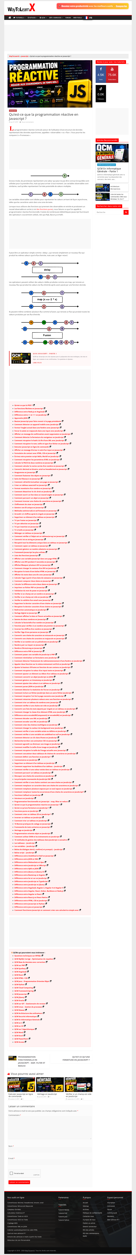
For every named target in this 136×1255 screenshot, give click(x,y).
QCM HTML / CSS (20, 978)
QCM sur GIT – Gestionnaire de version (29, 1004)
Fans (101, 76)
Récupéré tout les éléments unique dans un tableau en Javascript (40, 543)
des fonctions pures (45, 209)
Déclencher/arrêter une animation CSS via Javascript (35, 741)
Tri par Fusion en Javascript (25, 520)
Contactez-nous (88, 1216)
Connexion (111, 1206)
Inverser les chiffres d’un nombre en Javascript (33, 629)
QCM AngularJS (20, 972)
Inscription (111, 1203)
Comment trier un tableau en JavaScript (30, 821)
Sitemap (86, 1206)
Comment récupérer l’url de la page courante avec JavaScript (39, 696)
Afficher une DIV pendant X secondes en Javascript (34, 562)
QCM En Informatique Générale (27, 1020)
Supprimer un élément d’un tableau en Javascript (34, 517)
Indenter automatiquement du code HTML (22, 1230)
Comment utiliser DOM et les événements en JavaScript (36, 837)
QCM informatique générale (106, 165)
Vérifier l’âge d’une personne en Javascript (31, 632)
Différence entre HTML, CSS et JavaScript (30, 900)
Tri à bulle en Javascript (24, 530)
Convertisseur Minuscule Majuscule (20, 1206)
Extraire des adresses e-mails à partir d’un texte (24, 1237)
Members (110, 1216)
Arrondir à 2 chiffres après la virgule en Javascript (34, 514)
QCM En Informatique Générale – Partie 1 (109, 170)
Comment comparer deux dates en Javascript (32, 581)
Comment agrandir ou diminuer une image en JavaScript (37, 744)
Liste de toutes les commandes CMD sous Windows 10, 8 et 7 (118, 196)
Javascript (24, 56)
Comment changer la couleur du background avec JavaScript (38, 728)
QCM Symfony (20, 968)
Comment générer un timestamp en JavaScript (33, 680)
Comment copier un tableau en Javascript (31, 546)
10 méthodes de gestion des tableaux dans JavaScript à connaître (40, 840)
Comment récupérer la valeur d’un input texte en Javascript (38, 670)
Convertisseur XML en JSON (17, 1226)
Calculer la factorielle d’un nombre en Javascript (34, 622)
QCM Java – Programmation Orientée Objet (31, 981)
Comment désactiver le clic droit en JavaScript (33, 491)
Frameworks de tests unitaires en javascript (32, 827)
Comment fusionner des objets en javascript (32, 475)
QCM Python (19, 984)
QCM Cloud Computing (23, 988)
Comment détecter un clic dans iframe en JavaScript (35, 738)
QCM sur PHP (19, 965)
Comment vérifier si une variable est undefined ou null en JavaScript (42, 734)
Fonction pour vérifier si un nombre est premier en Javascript (39, 626)
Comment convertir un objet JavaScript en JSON (33, 677)
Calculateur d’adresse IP (16, 1213)
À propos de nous (89, 1220)
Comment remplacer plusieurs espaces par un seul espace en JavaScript (43, 789)
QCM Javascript (20, 994)
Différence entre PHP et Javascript (28, 651)
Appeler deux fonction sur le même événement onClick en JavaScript (42, 664)
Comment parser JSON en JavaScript (28, 686)
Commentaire (14, 1115)
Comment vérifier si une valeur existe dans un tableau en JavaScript (41, 769)
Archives (86, 1209)
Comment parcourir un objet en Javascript (31, 498)
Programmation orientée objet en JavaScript (32, 833)
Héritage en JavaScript (23, 830)
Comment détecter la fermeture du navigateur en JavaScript (38, 437)
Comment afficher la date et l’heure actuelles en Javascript (38, 616)
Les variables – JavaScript (24, 846)
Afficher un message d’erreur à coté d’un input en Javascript (38, 450)
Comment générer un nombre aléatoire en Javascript (35, 549)
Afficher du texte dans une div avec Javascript (33, 575)
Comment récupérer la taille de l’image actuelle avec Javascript (40, 750)
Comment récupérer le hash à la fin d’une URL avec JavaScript (39, 440)
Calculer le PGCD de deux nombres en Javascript (33, 463)
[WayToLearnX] (9, 17)
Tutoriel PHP (62, 1213)
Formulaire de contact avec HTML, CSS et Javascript (35, 453)
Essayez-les (121, 6)
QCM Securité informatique (25, 1016)
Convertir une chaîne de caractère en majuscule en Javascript (39, 638)
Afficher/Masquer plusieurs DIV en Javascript (32, 565)
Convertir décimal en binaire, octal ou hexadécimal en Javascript (40, 469)
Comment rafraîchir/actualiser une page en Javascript (36, 482)
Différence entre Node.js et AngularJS (29, 412)
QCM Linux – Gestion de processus (28, 1007)
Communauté (112, 1213)
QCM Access (19, 1042)
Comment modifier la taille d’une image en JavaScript (36, 747)
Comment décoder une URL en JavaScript (30, 718)
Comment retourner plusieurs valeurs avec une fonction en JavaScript (42, 699)
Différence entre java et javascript (28, 907)
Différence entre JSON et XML (26, 859)
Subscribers (112, 76)
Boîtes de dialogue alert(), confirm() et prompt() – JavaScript (38, 849)
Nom (11, 1146)
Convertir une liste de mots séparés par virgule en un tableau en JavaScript (44, 709)
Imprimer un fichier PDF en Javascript (29, 587)
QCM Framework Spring (23, 991)
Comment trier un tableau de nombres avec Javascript (36, 702)
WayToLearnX (14, 56)
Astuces (32, 18)
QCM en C (18, 1023)
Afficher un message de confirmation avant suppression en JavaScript (42, 434)
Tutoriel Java (62, 1217)
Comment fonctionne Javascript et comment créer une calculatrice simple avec (46, 910)
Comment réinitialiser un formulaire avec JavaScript (35, 658)
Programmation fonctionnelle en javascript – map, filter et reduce (41, 801)
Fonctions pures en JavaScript (26, 811)
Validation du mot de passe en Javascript (30, 591)
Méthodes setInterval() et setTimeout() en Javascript (35, 511)
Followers (101, 96)
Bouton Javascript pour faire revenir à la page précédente (37, 421)
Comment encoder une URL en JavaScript (30, 722)
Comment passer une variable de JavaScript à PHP (34, 654)
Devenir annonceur (90, 1226)
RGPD (85, 1236)
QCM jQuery (19, 997)
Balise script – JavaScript (24, 853)
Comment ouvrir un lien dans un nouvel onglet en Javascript (38, 495)
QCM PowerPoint (21, 1039)
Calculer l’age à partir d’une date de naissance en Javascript (38, 578)
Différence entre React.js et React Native (30, 897)
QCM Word (18, 1032)
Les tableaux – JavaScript (24, 843)
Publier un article (89, 1223)
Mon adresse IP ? (113, 1220)
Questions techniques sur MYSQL (27, 956)
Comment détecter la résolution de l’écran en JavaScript (37, 690)
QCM (43, 18)
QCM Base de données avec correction (29, 962)
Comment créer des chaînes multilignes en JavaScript (35, 725)
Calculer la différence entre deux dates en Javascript (35, 584)
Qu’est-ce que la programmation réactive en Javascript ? (37, 805)
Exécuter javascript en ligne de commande (31, 447)
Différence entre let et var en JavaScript (30, 878)
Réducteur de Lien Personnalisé (18, 1240)
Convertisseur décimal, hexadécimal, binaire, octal (25, 1203)
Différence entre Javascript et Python (29, 904)
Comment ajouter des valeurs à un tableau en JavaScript (37, 683)
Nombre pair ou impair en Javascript (29, 645)
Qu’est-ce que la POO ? (23, 405)
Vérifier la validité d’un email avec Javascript (32, 600)
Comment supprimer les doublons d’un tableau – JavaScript (38, 766)
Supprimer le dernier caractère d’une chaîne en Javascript (37, 603)
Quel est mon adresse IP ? (16, 1233)
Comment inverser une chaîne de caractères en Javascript (37, 501)
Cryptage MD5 (12, 1223)
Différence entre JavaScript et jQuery (29, 884)
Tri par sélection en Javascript (26, 523)
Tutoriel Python (63, 1220)
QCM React (18, 975)
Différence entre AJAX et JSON (26, 869)
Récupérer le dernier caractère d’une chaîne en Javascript (37, 607)
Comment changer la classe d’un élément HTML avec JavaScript (39, 712)
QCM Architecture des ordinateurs (28, 1013)
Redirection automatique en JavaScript (30, 610)
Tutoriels (20, 18)
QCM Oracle (19, 1000)
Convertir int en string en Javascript (28, 539)
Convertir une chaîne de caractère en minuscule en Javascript (39, 635)
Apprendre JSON (21, 418)
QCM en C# (18, 1026)
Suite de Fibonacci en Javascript (27, 479)
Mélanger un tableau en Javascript (28, 533)
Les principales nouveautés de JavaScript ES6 (32, 779)
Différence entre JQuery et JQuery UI (29, 872)
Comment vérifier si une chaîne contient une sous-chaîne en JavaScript (43, 782)
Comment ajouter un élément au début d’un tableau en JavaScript (41, 674)
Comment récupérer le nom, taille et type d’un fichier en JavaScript (41, 444)
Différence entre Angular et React (28, 894)
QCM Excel (18, 1036)
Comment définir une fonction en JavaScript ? (32, 757)
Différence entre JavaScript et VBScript (30, 865)
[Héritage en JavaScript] (50, 1078)
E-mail (11, 1158)
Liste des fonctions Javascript (26, 555)
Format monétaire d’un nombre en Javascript (32, 488)
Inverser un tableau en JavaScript (27, 817)
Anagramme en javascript (24, 472)
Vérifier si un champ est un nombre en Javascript (34, 594)
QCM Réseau (19, 1010)
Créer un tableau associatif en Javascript (30, 485)
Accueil (85, 1203)
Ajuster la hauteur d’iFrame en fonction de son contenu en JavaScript (42, 667)
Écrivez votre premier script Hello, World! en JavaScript (36, 456)
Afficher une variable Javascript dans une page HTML (35, 559)
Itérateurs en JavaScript (24, 798)
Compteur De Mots (14, 1209)
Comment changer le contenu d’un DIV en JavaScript (35, 568)
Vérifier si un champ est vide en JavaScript (31, 597)
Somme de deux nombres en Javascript (30, 619)
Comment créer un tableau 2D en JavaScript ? (32, 814)
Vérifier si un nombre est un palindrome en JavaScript (36, 642)
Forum (68, 18)
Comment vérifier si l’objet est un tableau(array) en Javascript (39, 536)
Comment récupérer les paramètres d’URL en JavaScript (36, 460)
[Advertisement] (68, 38)
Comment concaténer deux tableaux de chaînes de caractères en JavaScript (45, 753)
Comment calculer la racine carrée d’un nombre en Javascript (39, 466)
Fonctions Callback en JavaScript (27, 795)
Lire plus (37, 363)
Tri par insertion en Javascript (26, 527)
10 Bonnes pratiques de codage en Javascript (32, 824)
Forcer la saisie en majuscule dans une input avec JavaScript (38, 431)
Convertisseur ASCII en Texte (17, 1220)
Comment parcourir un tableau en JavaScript (32, 773)
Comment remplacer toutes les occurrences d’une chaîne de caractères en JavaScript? (49, 792)
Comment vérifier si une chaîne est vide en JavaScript (36, 706)
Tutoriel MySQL (63, 1210)
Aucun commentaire (27, 122)
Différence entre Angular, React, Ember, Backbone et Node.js (38, 891)
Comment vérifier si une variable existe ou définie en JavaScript (40, 731)
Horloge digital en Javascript (25, 613)
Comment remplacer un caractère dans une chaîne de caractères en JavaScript (46, 785)
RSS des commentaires (91, 1233)
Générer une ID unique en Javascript (29, 507)
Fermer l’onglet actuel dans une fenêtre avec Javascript (36, 428)
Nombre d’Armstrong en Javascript (28, 648)
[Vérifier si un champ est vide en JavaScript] (78, 1078)
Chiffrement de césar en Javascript (28, 504)
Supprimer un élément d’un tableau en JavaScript (34, 763)
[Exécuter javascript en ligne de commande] (21, 1078)
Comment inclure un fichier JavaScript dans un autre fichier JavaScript (42, 693)
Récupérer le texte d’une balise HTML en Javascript (34, 571)
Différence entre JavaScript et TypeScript (31, 881)
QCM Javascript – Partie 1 (45, 353)
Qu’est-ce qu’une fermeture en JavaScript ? (31, 808)
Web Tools (77, 18)
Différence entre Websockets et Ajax (29, 862)
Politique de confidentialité (92, 1213)
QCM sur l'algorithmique (24, 1029)
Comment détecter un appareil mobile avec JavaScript (36, 424)
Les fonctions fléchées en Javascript (28, 408)
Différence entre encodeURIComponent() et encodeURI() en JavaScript (42, 715)
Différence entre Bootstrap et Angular (29, 875)
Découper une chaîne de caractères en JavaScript (34, 776)
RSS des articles (88, 1230)
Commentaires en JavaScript (25, 760)
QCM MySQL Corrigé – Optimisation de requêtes (33, 959)
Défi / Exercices (55, 18)
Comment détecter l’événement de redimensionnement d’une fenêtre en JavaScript (48, 661)
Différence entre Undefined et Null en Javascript (34, 856)
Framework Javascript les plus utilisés (29, 552)
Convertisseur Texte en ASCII (17, 1216)
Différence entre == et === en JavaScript (30, 415)
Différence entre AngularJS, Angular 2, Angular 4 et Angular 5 (38, 888)
